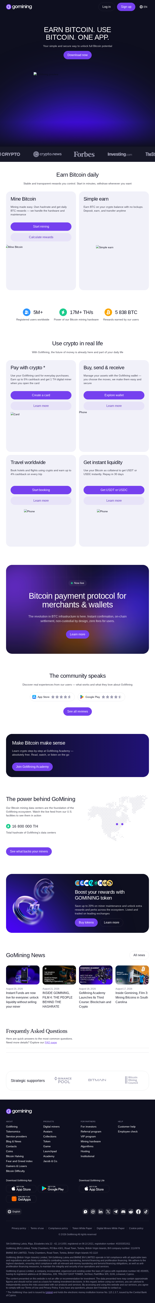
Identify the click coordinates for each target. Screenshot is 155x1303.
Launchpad (50, 1151)
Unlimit (49, 1292)
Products (48, 1121)
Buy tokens (86, 922)
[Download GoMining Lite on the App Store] (94, 1188)
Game (47, 1146)
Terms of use (37, 1228)
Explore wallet (114, 395)
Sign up (126, 6)
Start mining (41, 226)
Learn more (41, 405)
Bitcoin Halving (15, 1156)
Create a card (41, 395)
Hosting (85, 1151)
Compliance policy (58, 1228)
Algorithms (87, 1146)
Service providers (16, 1136)
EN (145, 6)
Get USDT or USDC (114, 490)
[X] (108, 1212)
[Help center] (85, 1212)
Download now (77, 55)
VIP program (88, 1136)
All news (139, 955)
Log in (106, 6)
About (9, 1121)
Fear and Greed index (19, 1161)
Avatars (47, 1131)
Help (120, 1121)
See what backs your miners (29, 851)
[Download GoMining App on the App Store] (21, 1188)
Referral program (91, 1131)
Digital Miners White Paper (111, 1228)
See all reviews (77, 711)
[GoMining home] (19, 6)
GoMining (12, 1126)
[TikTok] (146, 1212)
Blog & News (13, 1141)
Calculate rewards (41, 237)
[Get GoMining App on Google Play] (53, 1188)
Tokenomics (13, 1131)
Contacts (11, 1146)
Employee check (128, 1131)
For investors (88, 1126)
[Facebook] (138, 1212)
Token (46, 1141)
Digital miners (51, 1126)
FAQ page (51, 1042)
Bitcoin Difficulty (15, 1171)
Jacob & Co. (50, 1161)
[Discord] (123, 1212)
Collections (49, 1136)
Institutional (87, 1156)
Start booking (41, 490)
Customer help (127, 1126)
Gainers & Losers (16, 1166)
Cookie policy (136, 1228)
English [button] (16, 1211)
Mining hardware (91, 1141)
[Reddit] (131, 1212)
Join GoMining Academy (32, 766)
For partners (88, 1121)
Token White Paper (82, 1228)
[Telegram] (116, 1212)
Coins (9, 1151)
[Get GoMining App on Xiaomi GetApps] (21, 1199)
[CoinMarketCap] (93, 1212)
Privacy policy (19, 1228)
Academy (48, 1156)
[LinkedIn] (101, 1212)
